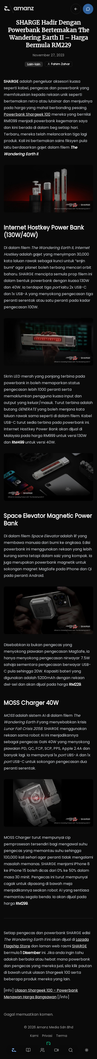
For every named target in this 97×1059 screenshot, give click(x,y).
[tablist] (42, 1050)
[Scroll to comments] (88, 9)
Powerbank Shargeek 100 (27, 114)
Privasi (47, 1035)
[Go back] (76, 9)
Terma (61, 1035)
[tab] (14, 1050)
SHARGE (79, 946)
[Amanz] (48, 1044)
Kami (34, 1035)
